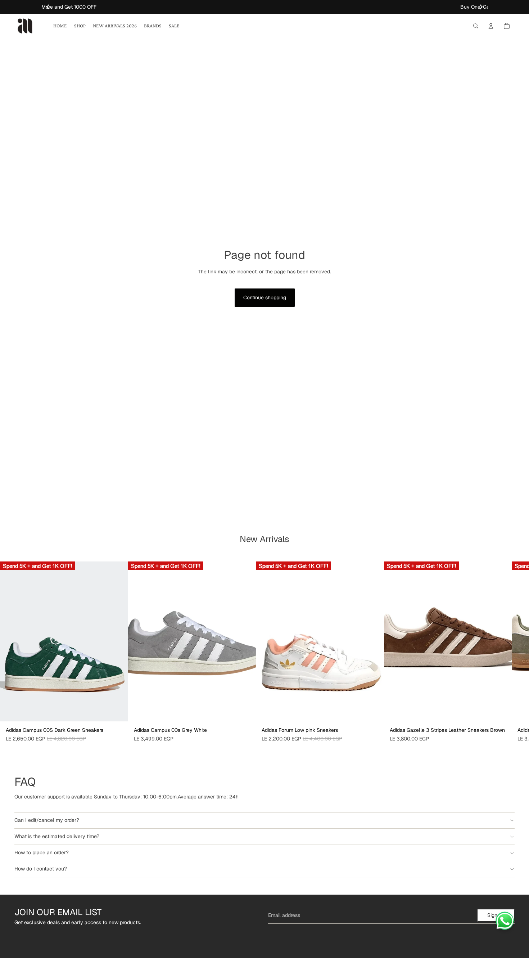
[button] (481, 7)
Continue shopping (264, 297)
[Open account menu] (491, 26)
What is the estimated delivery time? (56, 836)
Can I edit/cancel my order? (46, 820)
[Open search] (476, 26)
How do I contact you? (40, 868)
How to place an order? (41, 852)
